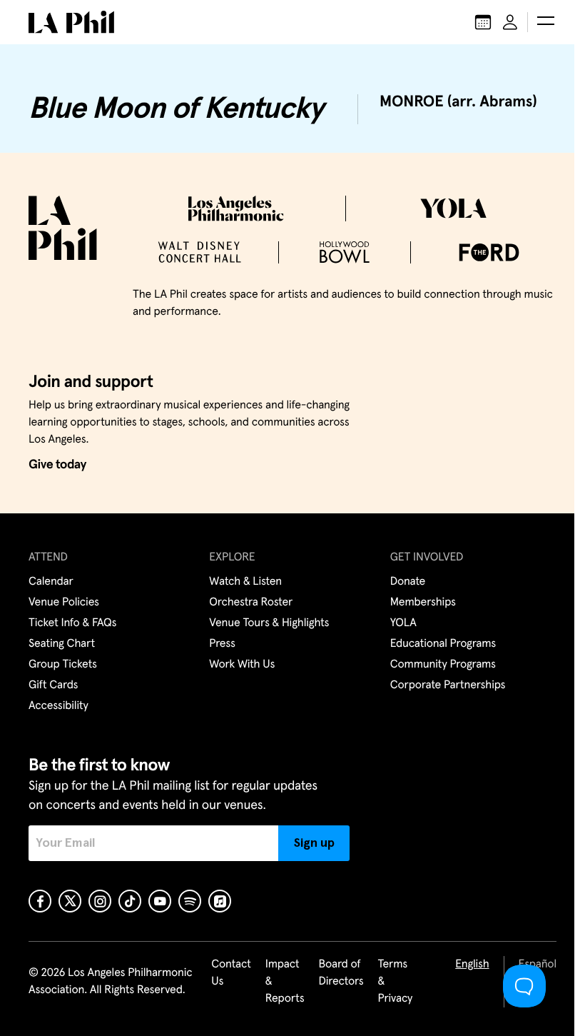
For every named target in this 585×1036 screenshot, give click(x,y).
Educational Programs (443, 644)
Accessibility (58, 706)
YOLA (403, 623)
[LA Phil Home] (71, 22)
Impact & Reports (285, 982)
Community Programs (443, 664)
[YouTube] (159, 901)
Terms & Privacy (395, 982)
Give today (57, 464)
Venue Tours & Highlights (269, 623)
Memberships (423, 602)
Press (222, 644)
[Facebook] (40, 901)
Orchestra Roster (250, 602)
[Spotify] (189, 901)
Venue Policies (64, 602)
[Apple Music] (219, 901)
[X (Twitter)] (69, 901)
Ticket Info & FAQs (72, 623)
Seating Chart (62, 644)
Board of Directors (340, 973)
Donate (407, 582)
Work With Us (242, 664)
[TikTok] (129, 901)
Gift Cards (53, 685)
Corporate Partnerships (448, 685)
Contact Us (231, 973)
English (472, 964)
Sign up (314, 843)
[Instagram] (99, 901)
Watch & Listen (245, 582)
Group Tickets (63, 664)
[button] (545, 22)
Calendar (51, 582)
